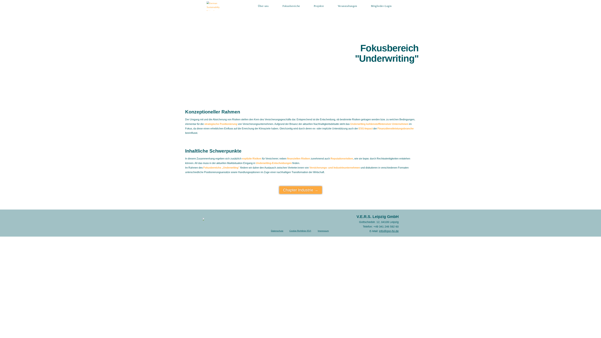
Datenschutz (277, 231)
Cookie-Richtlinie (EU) (300, 231)
